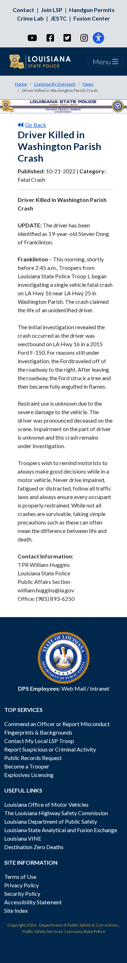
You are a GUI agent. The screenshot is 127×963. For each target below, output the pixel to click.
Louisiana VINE (22, 838)
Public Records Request (33, 757)
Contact (23, 9)
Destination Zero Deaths (34, 846)
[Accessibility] (98, 37)
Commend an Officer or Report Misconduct (57, 723)
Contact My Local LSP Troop (39, 740)
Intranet (99, 688)
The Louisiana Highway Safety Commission (56, 813)
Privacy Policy (21, 885)
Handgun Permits (92, 9)
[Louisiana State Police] (44, 61)
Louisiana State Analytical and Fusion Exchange (60, 829)
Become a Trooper (26, 766)
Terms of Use (20, 876)
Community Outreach (54, 84)
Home (21, 84)
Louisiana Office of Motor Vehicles (46, 804)
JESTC (58, 18)
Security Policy (22, 893)
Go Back (35, 124)
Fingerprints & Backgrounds (38, 732)
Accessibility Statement (33, 902)
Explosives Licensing (29, 774)
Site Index (16, 910)
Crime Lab (30, 18)
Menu (102, 61)
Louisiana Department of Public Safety (50, 821)
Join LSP (51, 9)
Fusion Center (91, 18)
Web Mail (73, 688)
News (88, 84)
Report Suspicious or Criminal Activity (50, 749)
